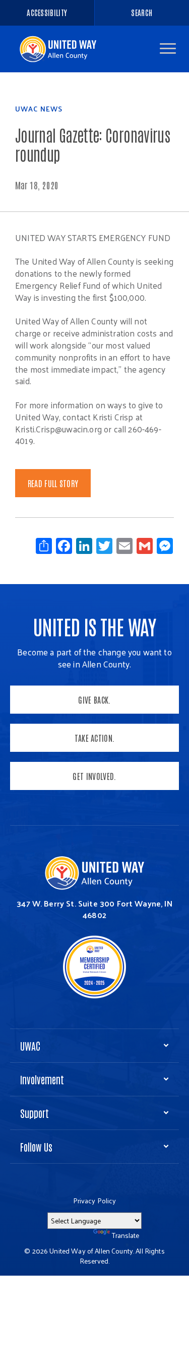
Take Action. (95, 738)
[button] (168, 48)
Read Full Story (53, 483)
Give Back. (94, 700)
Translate (125, 1235)
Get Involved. (94, 776)
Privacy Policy (94, 1200)
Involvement (42, 1079)
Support (34, 1112)
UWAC (30, 1045)
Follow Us (36, 1146)
